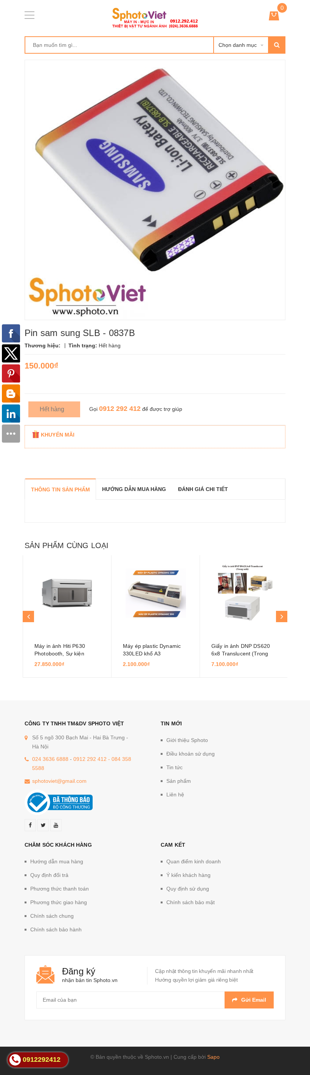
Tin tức (174, 767)
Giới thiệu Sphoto (187, 740)
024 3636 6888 (50, 759)
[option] (67, 616)
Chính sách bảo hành (56, 929)
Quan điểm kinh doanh (193, 861)
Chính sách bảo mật (190, 902)
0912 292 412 (120, 408)
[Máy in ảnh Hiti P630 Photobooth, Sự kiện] (67, 593)
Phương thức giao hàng (58, 902)
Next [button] (281, 616)
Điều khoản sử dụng (190, 754)
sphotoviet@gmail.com (59, 781)
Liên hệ (175, 795)
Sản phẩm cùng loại (66, 545)
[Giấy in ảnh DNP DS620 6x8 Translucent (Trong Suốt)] (244, 593)
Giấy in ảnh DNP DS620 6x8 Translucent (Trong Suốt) (240, 653)
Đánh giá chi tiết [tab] (203, 489)
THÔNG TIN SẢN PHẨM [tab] (60, 489)
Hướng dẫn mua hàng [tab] (134, 489)
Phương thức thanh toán (59, 889)
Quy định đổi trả (49, 875)
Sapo (213, 1057)
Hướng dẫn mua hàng (56, 861)
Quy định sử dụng (187, 889)
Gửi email (253, 1000)
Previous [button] (28, 616)
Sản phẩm (178, 781)
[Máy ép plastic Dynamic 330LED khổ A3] (156, 593)
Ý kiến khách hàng (188, 875)
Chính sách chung (52, 916)
